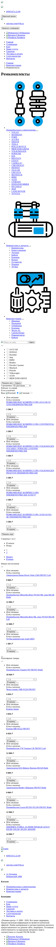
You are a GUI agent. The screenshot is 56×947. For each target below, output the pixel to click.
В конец (9, 559)
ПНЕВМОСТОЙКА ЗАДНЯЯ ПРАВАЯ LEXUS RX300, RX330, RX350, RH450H (28, 828)
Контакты (10, 58)
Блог (8, 47)
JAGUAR (13, 349)
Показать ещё (7, 534)
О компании (11, 44)
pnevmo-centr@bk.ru (15, 23)
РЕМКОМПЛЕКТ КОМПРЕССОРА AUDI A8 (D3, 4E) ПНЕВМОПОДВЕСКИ (29, 515)
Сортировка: (6, 385)
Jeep (11, 357)
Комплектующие (13, 891)
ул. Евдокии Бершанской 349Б (14, 875)
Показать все (7, 383)
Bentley (12, 363)
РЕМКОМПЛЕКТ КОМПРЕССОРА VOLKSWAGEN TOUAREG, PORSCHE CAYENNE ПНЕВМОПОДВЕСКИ (30, 448)
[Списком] (26, 393)
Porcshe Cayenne (16, 365)
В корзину (11, 417)
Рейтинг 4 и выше (9, 388)
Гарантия (10, 51)
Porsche (12, 370)
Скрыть (18, 383)
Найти (31, 342)
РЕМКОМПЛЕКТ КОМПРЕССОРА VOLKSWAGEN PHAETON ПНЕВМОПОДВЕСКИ (30, 471)
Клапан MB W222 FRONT (18, 729)
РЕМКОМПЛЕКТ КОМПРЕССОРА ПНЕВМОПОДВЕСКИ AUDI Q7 (22, 493)
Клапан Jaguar (12, 709)
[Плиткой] (12, 393)
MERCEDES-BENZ (18, 378)
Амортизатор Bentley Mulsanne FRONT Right (26, 788)
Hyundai (13, 355)
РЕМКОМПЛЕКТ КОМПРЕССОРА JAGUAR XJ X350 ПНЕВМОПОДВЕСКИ (28, 403)
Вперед (9, 557)
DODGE (13, 352)
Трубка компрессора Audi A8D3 (20, 639)
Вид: (3, 393)
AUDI (12, 376)
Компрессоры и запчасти (17, 889)
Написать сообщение (10, 28)
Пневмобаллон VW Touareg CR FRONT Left (26, 748)
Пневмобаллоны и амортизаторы (21, 887)
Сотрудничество (13, 56)
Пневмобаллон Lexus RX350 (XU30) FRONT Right (28, 807)
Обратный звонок (9, 16)
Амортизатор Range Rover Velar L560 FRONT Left (28, 575)
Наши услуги (12, 49)
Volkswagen (14, 373)
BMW (12, 360)
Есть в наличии (8, 390)
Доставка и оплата (14, 54)
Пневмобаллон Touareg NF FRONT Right (24, 670)
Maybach (13, 368)
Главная (9, 42)
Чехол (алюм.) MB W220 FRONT (21, 689)
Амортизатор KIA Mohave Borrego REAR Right (27, 768)
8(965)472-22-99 (13, 11)
